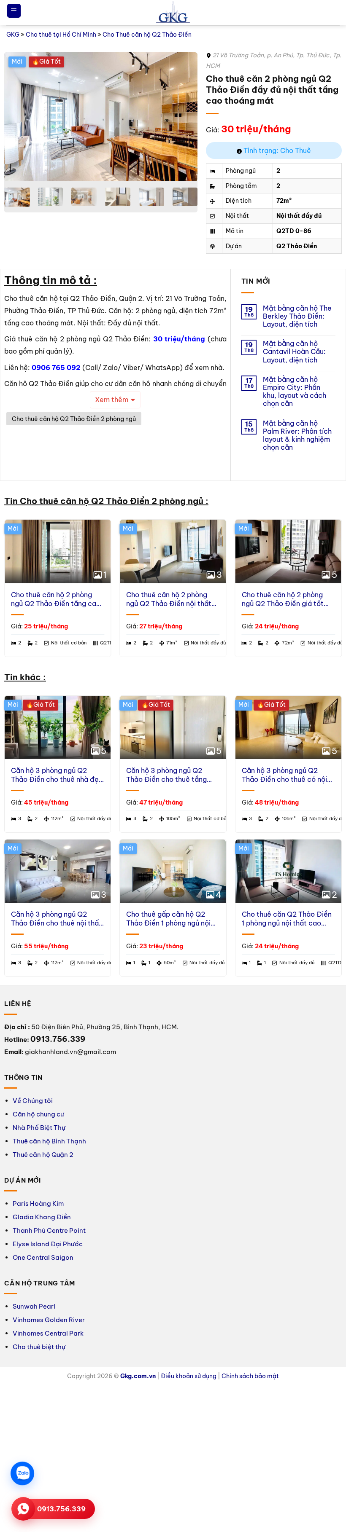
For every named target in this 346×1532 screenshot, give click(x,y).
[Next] (183, 116)
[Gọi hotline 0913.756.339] (23, 1509)
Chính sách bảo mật (250, 1376)
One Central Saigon (43, 1257)
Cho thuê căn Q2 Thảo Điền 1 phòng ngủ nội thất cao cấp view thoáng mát (287, 919)
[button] (14, 11)
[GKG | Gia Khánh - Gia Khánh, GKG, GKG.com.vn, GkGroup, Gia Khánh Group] (173, 13)
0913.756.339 (61, 1509)
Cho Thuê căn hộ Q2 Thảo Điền (147, 34)
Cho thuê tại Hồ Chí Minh (61, 34)
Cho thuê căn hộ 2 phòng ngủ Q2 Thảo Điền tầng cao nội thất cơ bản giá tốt (55, 599)
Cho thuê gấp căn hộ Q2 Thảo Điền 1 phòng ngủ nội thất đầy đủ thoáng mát (168, 919)
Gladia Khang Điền (42, 1217)
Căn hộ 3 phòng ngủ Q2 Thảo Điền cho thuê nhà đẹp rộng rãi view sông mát (57, 775)
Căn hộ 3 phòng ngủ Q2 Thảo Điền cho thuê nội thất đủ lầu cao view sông (56, 919)
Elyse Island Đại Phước (48, 1244)
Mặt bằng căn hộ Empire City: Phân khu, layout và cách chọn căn (294, 392)
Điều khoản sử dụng (188, 1376)
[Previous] (18, 116)
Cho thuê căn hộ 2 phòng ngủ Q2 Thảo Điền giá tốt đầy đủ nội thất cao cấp (283, 599)
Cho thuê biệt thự (39, 1347)
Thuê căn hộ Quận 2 (43, 1155)
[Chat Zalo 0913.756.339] (22, 1473)
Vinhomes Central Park (48, 1333)
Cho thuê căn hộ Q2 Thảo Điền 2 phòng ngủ (74, 419)
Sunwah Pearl (34, 1306)
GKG (12, 34)
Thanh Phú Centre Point (49, 1230)
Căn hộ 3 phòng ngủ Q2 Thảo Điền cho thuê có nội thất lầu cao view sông (284, 775)
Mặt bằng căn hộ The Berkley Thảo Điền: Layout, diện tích (297, 316)
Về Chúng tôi (33, 1101)
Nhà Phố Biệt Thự (39, 1128)
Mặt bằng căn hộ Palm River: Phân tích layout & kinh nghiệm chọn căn (297, 435)
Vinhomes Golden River (49, 1320)
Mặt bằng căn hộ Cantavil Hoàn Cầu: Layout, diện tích (294, 352)
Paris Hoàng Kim (38, 1203)
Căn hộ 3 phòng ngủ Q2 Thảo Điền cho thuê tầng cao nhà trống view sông (166, 775)
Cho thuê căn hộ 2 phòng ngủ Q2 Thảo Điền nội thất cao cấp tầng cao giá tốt (168, 599)
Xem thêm (111, 399)
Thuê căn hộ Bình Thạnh (49, 1141)
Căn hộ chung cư (38, 1114)
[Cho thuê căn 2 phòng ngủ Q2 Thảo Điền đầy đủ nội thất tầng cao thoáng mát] (100, 116)
